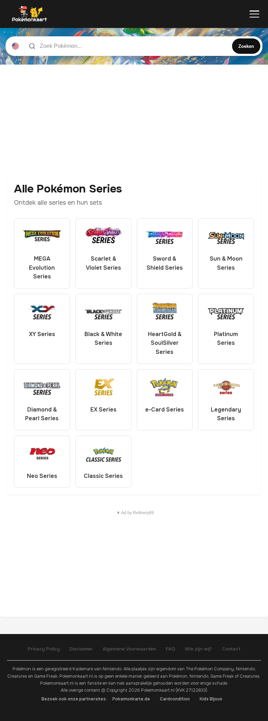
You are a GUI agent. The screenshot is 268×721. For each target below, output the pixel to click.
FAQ (170, 649)
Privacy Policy (44, 649)
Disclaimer (81, 649)
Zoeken (246, 46)
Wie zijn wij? (198, 649)
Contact (231, 649)
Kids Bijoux (211, 699)
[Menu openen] (254, 13)
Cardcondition (175, 699)
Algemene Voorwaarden (129, 649)
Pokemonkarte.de (131, 699)
